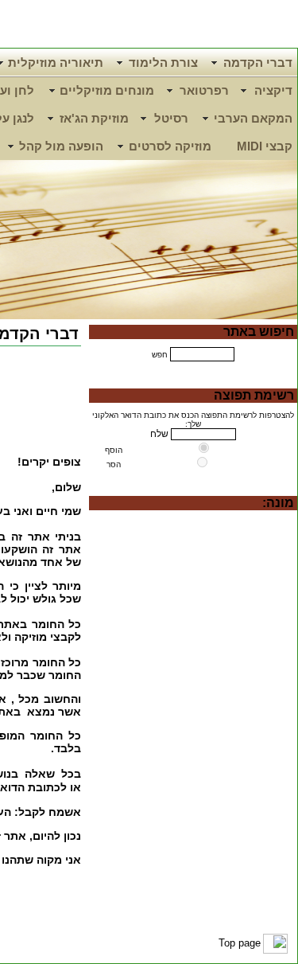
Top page (240, 943)
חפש (160, 354)
